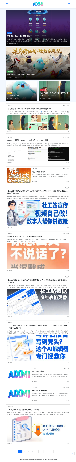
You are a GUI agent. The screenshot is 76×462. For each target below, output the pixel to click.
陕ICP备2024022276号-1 (25, 459)
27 (51, 451)
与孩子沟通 (66, 106)
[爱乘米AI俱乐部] (38, 4)
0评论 (67, 131)
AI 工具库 (66, 188)
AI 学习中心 (66, 137)
